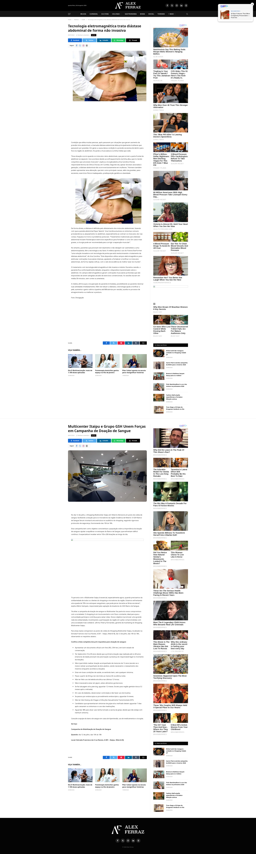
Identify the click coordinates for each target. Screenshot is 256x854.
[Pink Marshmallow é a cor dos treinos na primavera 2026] (158, 387)
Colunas (116, 14)
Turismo (161, 14)
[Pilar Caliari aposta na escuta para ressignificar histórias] (134, 361)
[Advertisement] (107, 121)
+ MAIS (171, 14)
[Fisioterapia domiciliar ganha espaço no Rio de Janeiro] (107, 361)
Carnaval (94, 14)
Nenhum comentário (83, 35)
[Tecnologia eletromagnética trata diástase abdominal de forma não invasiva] (107, 75)
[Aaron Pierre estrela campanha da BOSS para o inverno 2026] (158, 365)
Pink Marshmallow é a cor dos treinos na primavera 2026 (176, 385)
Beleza (83, 14)
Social (151, 14)
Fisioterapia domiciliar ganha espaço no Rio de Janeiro (107, 371)
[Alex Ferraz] (128, 5)
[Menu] (69, 14)
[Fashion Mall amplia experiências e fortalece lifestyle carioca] (158, 397)
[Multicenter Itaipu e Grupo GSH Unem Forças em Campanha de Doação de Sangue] (107, 476)
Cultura (105, 14)
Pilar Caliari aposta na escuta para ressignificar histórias (134, 371)
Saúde (94, 35)
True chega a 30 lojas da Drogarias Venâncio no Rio (175, 408)
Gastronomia (131, 14)
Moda (142, 14)
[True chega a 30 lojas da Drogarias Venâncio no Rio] (158, 410)
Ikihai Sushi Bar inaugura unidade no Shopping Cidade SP (176, 353)
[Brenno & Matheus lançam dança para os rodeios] (158, 376)
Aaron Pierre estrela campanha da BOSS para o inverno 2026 (177, 364)
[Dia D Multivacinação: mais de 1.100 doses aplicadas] (80, 361)
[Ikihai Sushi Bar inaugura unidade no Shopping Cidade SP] (158, 353)
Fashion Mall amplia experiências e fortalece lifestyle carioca (174, 397)
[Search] (187, 14)
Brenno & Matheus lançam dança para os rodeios (175, 374)
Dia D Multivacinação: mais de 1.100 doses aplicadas (80, 371)
